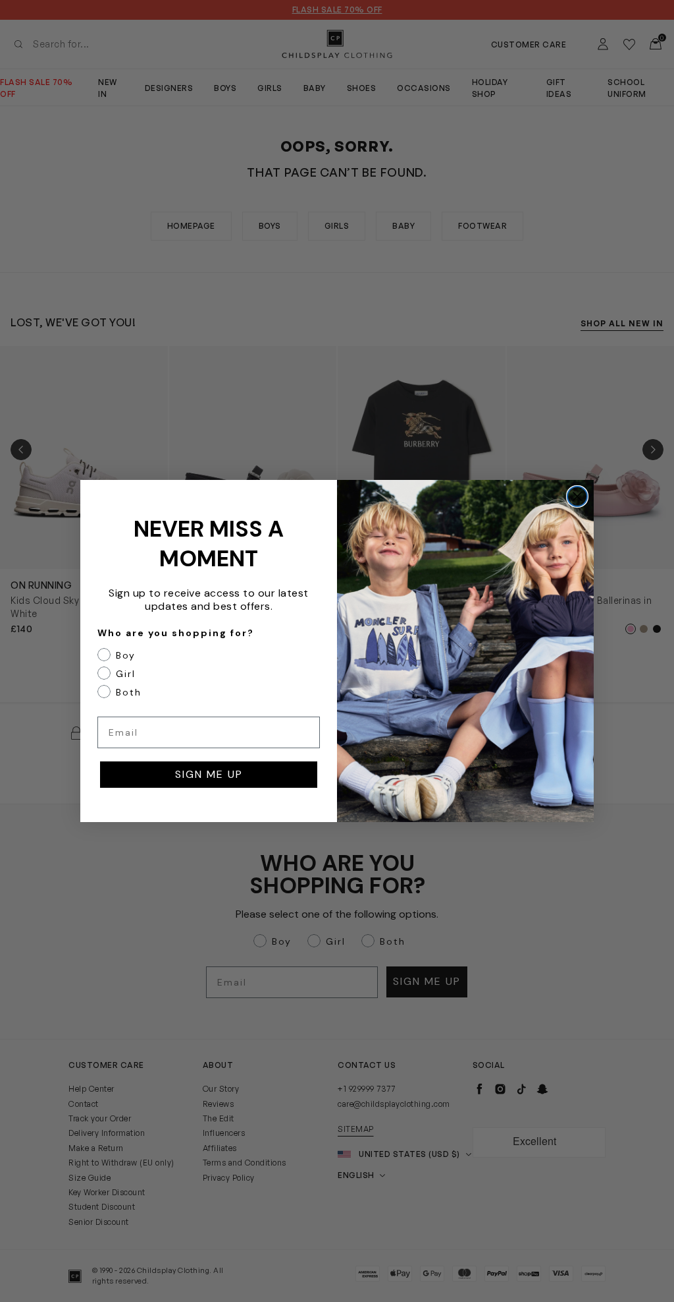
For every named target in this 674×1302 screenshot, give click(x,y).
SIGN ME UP (209, 774)
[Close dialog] (577, 496)
